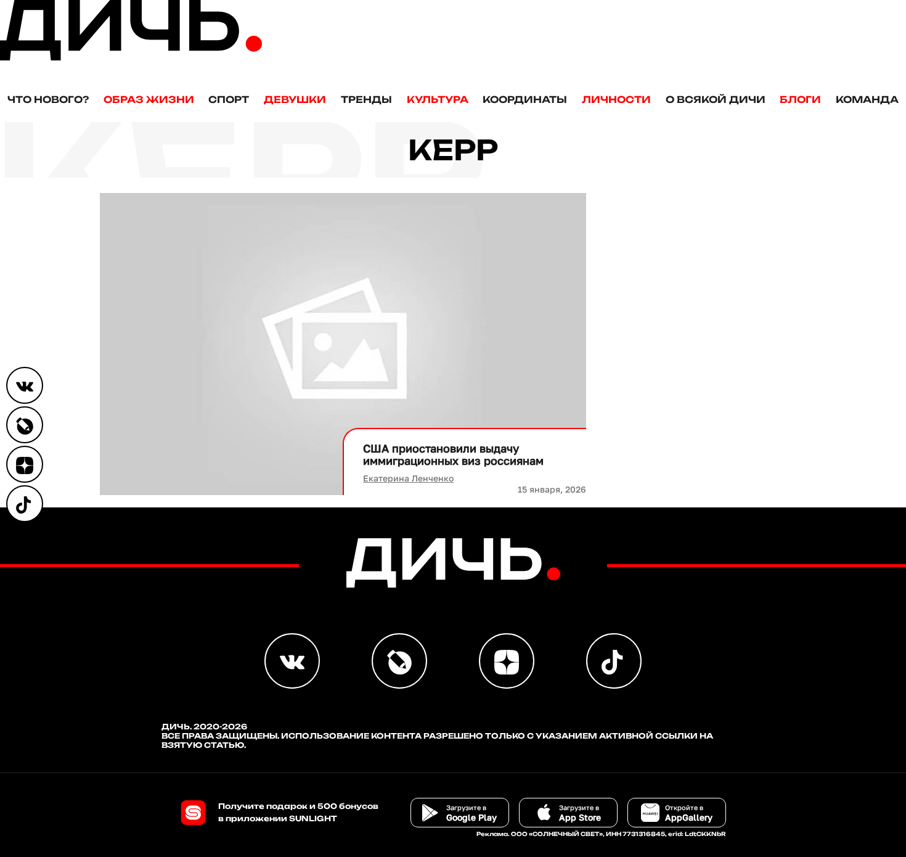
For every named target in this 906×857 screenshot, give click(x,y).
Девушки (295, 99)
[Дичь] (131, 57)
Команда (867, 99)
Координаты (525, 99)
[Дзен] (24, 464)
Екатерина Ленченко (408, 478)
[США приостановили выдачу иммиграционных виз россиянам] (343, 344)
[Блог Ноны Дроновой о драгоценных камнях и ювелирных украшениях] (24, 424)
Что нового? (48, 99)
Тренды (366, 99)
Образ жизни (149, 99)
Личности (616, 99)
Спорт (228, 99)
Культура (437, 99)
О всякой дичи (715, 99)
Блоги (800, 99)
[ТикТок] (24, 503)
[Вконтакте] (24, 385)
